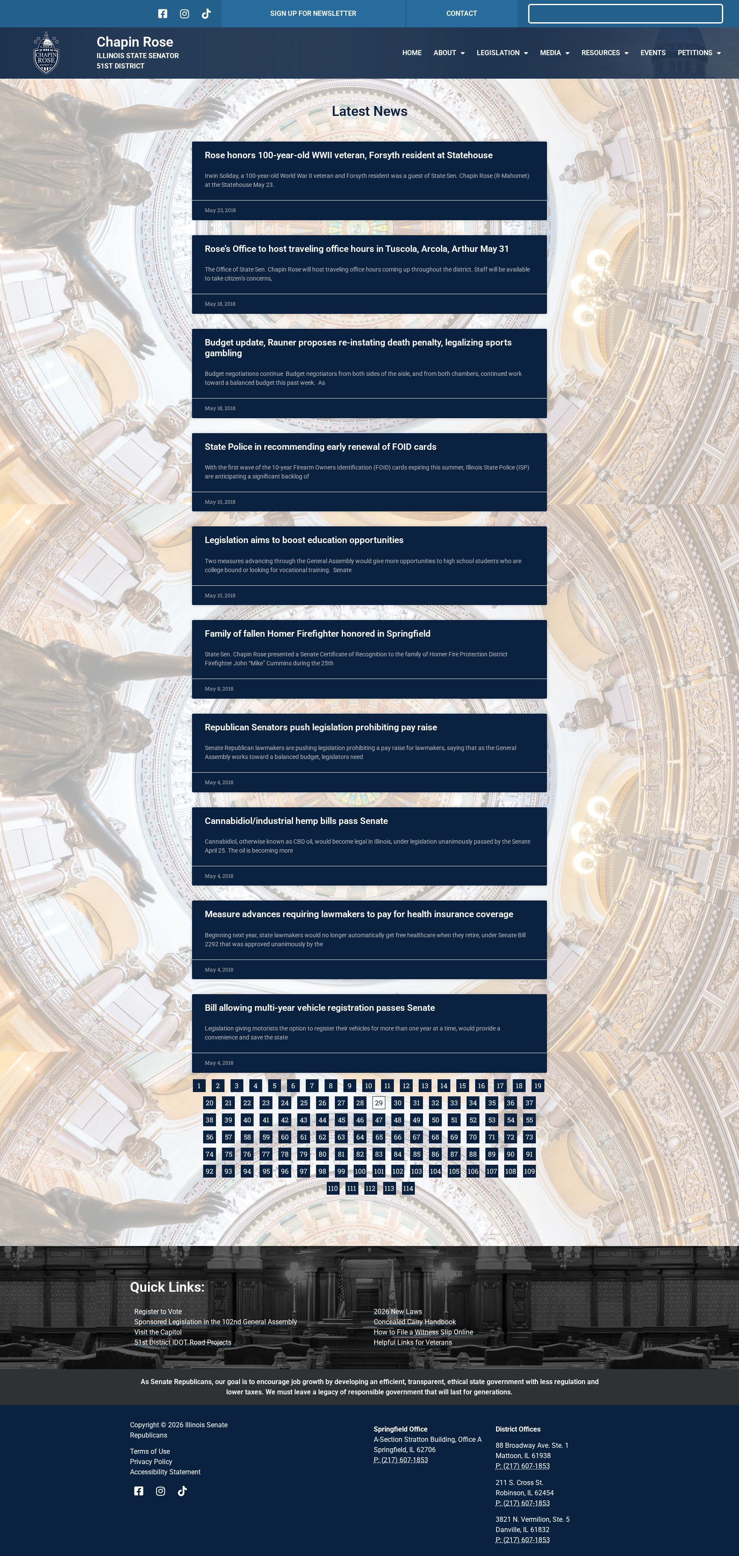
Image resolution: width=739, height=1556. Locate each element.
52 (474, 1118)
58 (249, 1136)
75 (230, 1153)
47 (380, 1118)
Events (653, 53)
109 (530, 1170)
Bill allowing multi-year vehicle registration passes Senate (320, 1008)
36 (512, 1101)
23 (267, 1101)
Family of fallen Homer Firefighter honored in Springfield (318, 634)
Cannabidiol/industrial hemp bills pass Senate (296, 821)
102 (398, 1170)
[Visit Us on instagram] (183, 14)
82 (361, 1153)
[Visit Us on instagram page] (163, 1491)
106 (473, 1170)
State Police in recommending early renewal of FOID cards (321, 447)
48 (399, 1118)
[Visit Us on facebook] (161, 14)
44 (324, 1118)
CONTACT (461, 13)
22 (248, 1101)
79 (305, 1153)
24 (286, 1101)
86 (437, 1153)
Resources (601, 53)
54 (512, 1118)
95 (267, 1170)
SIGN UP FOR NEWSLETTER (313, 13)
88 (474, 1153)
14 (445, 1084)
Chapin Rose (135, 42)
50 (437, 1118)
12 (408, 1084)
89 (493, 1153)
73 (531, 1136)
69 (455, 1136)
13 (427, 1084)
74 (211, 1153)
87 (455, 1153)
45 (343, 1118)
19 (539, 1084)
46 (361, 1118)
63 (342, 1136)
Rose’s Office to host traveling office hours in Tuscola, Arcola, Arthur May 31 (357, 249)
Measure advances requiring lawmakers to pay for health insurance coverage (359, 914)
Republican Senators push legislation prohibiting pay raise (321, 727)
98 (324, 1170)
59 (267, 1136)
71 (493, 1136)
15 (464, 1084)
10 (370, 1084)
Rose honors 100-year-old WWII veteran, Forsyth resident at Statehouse (349, 155)
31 (418, 1101)
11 (389, 1084)
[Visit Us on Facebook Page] (141, 1491)
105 (455, 1170)
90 (512, 1153)
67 (418, 1136)
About (445, 53)
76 (248, 1153)
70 (474, 1136)
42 (286, 1118)
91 (531, 1153)
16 (483, 1084)
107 (492, 1170)
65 (380, 1136)
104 (436, 1170)
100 (361, 1170)
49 (418, 1118)
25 (305, 1101)
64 (361, 1136)
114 (409, 1187)
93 (230, 1170)
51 (456, 1118)
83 (380, 1153)
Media (550, 53)
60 (286, 1136)
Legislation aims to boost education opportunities (304, 540)
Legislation (498, 53)
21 (230, 1101)
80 (324, 1153)
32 (437, 1101)
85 (418, 1153)
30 (399, 1101)
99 (342, 1170)
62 (324, 1136)
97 (305, 1170)
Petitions (695, 53)
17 (502, 1084)
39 (230, 1118)
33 (455, 1101)
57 (230, 1136)
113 (390, 1187)
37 (531, 1101)
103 (417, 1170)
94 (248, 1170)
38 (211, 1118)
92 (211, 1170)
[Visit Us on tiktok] (205, 14)
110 (334, 1187)
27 (342, 1101)
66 (399, 1136)
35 (493, 1101)
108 (511, 1170)
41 (267, 1118)
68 (437, 1136)
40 (248, 1118)
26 (324, 1101)
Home (412, 53)
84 (399, 1153)
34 (474, 1101)
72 (512, 1136)
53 (493, 1118)
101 (379, 1170)
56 (211, 1136)
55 (531, 1118)
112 (371, 1187)
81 (343, 1153)
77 (267, 1153)
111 (352, 1187)
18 (521, 1084)
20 (211, 1101)
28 (361, 1101)
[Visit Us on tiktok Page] (185, 1491)
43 (305, 1118)
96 (286, 1170)
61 (305, 1136)
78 (286, 1153)
